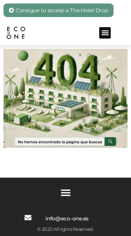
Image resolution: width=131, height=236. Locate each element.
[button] (105, 33)
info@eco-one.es (67, 218)
